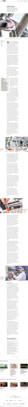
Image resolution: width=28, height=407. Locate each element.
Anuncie (15, 400)
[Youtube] (16, 397)
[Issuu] (20, 397)
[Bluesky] (11, 397)
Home (7, 400)
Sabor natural (11, 6)
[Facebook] (7, 397)
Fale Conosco (20, 400)
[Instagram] (10, 397)
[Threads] (12, 397)
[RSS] (18, 397)
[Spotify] (17, 397)
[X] (8, 397)
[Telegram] (14, 397)
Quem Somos (11, 400)
